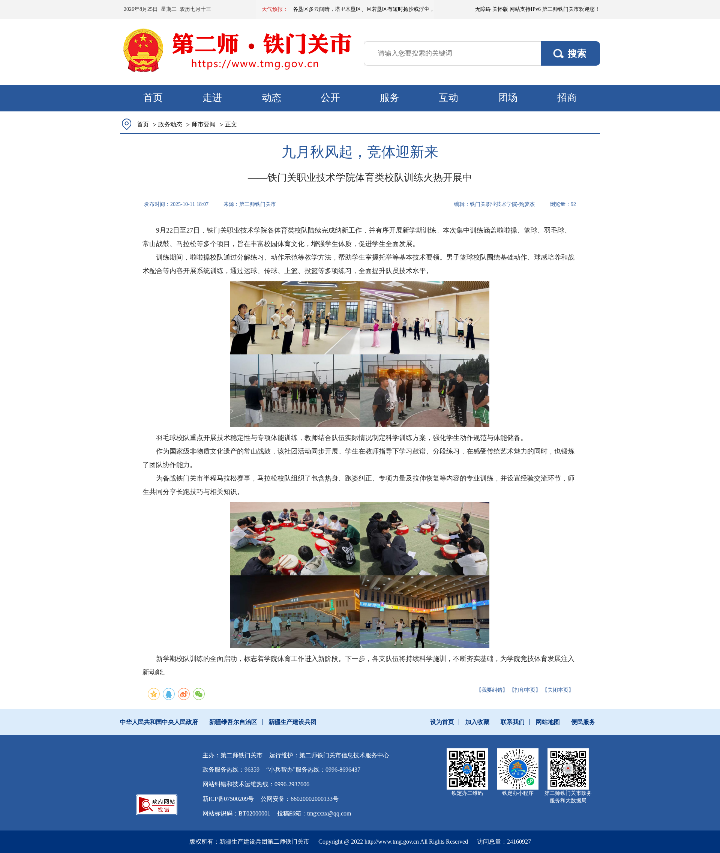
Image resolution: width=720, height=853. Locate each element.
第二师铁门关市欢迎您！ (571, 9)
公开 (330, 97)
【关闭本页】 (558, 690)
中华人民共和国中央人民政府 (159, 722)
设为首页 (442, 722)
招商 (567, 97)
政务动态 (170, 124)
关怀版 (500, 9)
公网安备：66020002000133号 (300, 799)
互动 (448, 97)
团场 (508, 97)
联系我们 (513, 722)
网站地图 (548, 722)
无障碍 (483, 9)
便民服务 (583, 722)
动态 (271, 97)
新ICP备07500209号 (228, 799)
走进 (212, 97)
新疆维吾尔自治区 (233, 722)
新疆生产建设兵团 (292, 722)
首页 (153, 97)
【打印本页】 (525, 690)
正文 (231, 124)
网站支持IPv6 (525, 9)
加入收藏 (477, 722)
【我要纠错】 (492, 690)
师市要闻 (204, 124)
